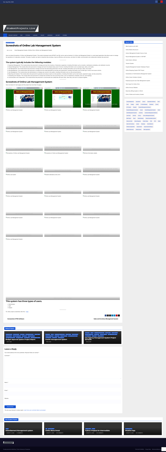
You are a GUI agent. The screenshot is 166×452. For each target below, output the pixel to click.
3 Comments (20, 432)
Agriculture (138, 101)
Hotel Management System (132, 112)
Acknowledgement (130, 101)
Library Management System (148, 115)
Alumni (144, 101)
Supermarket (139, 126)
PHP (21, 35)
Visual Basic (54, 337)
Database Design (9, 334)
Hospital (134, 107)
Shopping (143, 123)
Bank (159, 101)
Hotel (159, 109)
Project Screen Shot (10, 42)
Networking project (29, 334)
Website (6, 398)
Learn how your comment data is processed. (35, 410)
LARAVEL (35, 35)
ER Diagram (22, 334)
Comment (7, 355)
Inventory (141, 112)
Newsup (22, 449)
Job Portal (128, 115)
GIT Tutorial (129, 107)
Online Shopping (137, 121)
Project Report (75, 334)
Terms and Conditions (139, 449)
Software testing (19, 337)
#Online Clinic (31, 50)
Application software (151, 101)
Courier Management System (56, 339)
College (132, 104)
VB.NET (42, 35)
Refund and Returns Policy (157, 449)
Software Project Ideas (10, 337)
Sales (159, 121)
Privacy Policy (148, 449)
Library (139, 115)
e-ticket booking (144, 104)
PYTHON (27, 35)
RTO (155, 121)
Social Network (150, 123)
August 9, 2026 (130, 432)
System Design (27, 337)
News (134, 118)
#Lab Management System (21, 50)
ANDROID (49, 35)
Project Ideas (37, 334)
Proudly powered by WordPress (9, 449)
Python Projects (129, 428)
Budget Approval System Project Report (20, 339)
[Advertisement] (83, 15)
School (137, 123)
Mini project (129, 118)
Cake (128, 104)
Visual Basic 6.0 (61, 337)
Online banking (140, 118)
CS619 (137, 104)
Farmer (157, 104)
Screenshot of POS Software (15, 319)
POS (151, 121)
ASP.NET (57, 35)
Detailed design (16, 334)
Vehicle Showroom (130, 129)
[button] (161, 35)
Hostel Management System (150, 109)
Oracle (52, 334)
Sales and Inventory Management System (106, 319)
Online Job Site (129, 121)
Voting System (138, 129)
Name (6, 382)
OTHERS (65, 35)
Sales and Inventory (130, 123)
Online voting (145, 121)
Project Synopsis (103, 334)
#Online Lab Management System (44, 50)
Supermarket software (148, 126)
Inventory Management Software (151, 112)
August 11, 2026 (50, 432)
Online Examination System (151, 118)
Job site (134, 115)
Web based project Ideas (35, 337)
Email (6, 390)
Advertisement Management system (19, 430)
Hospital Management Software (145, 107)
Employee (151, 104)
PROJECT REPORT (13, 35)
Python (93, 428)
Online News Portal (52, 430)
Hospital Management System (132, 109)
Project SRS (96, 334)
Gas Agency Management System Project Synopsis (100, 338)
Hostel (141, 109)
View (27, 311)
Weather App (130, 430)
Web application (147, 129)
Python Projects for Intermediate (97, 430)
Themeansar (27, 449)
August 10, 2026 (90, 432)
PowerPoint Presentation (60, 334)
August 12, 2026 (11, 432)
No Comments (59, 432)
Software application (130, 126)
